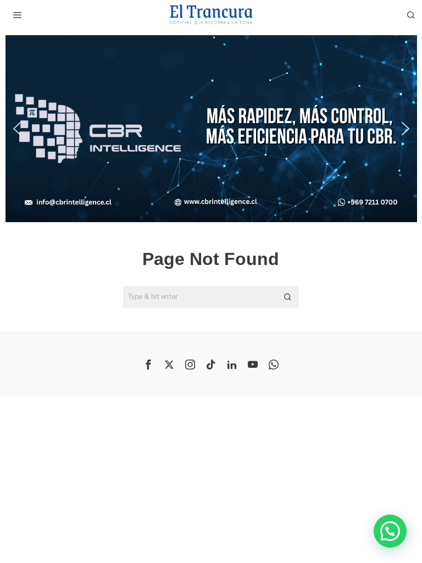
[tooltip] (148, 364)
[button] (16, 128)
